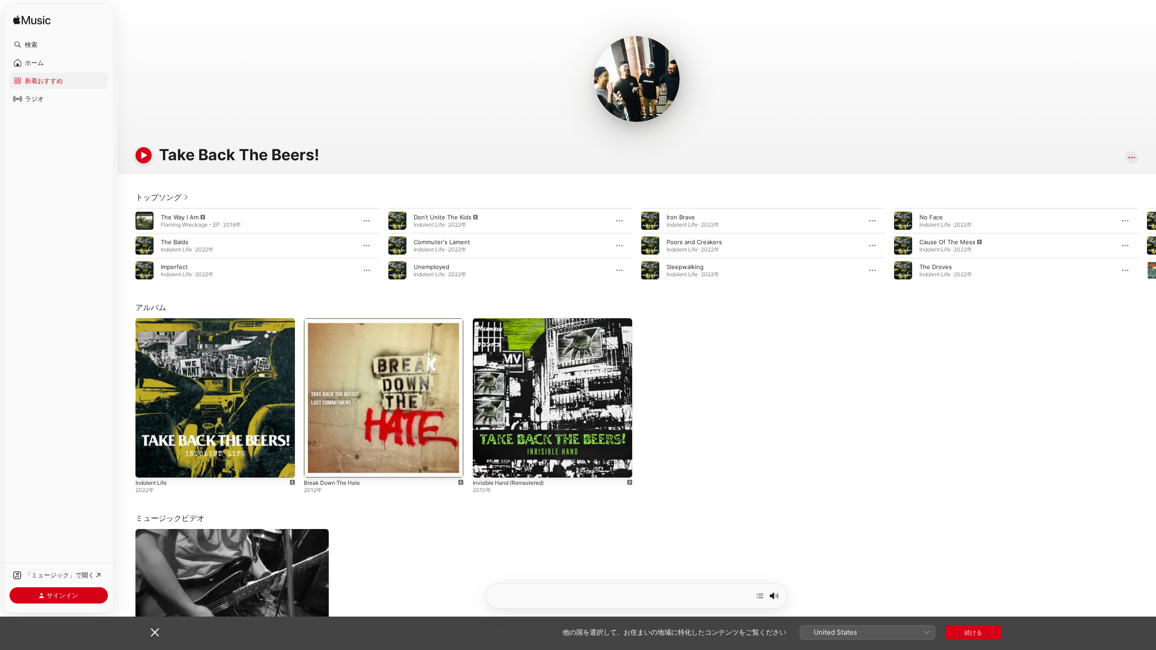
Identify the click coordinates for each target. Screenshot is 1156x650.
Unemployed (431, 266)
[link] (162, 197)
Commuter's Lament (442, 242)
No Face (931, 217)
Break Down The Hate (335, 321)
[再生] (143, 155)
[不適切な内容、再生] (144, 221)
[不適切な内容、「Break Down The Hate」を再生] (315, 466)
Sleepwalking (685, 266)
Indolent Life (153, 321)
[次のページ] (1147, 245)
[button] (58, 44)
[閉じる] (155, 632)
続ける (973, 632)
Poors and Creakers (694, 242)
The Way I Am (180, 217)
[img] (32, 20)
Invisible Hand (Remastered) (512, 321)
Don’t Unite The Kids (442, 217)
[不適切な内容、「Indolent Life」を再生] (147, 466)
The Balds (174, 242)
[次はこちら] (760, 596)
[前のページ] (126, 245)
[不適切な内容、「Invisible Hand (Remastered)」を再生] (484, 466)
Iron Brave (681, 217)
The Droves (935, 266)
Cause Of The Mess (947, 242)
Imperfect (174, 266)
